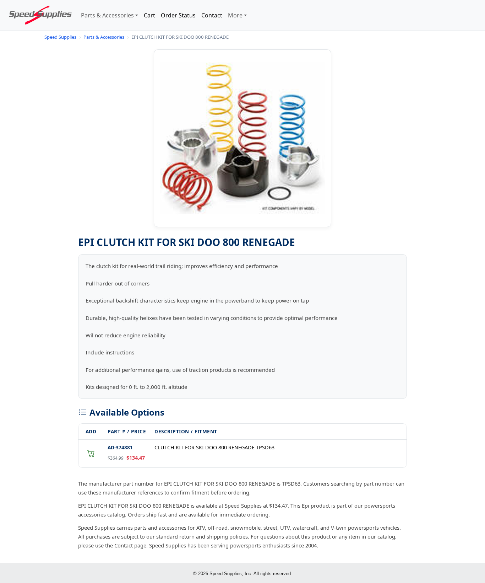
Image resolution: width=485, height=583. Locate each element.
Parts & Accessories (107, 15)
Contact (211, 15)
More (235, 15)
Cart (149, 15)
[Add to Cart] (91, 453)
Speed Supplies (60, 37)
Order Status (178, 15)
